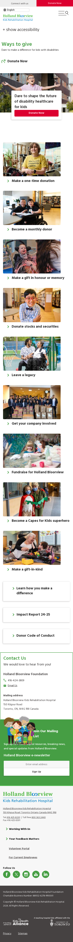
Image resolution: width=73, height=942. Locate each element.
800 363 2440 (39, 817)
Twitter (16, 874)
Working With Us (19, 829)
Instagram (26, 874)
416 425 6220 (13, 817)
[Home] (18, 17)
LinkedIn (45, 874)
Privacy (7, 933)
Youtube (36, 874)
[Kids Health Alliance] (15, 921)
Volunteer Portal (19, 849)
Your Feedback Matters (24, 839)
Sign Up (36, 772)
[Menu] (63, 15)
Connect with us (19, 4)
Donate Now (54, 3)
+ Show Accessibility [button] (21, 29)
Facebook (6, 874)
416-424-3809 (16, 680)
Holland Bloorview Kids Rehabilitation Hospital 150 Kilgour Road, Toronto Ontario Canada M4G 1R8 (29, 811)
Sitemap (23, 933)
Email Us (12, 685)
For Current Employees (23, 857)
